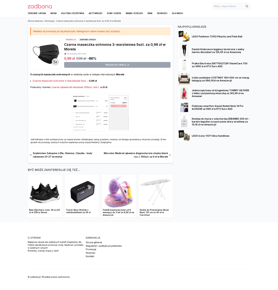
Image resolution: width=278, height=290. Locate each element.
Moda (54, 13)
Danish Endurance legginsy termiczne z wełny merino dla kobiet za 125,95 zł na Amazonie (218, 51)
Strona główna (94, 242)
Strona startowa (35, 21)
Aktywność (95, 13)
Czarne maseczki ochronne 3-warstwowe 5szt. (59, 80)
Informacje (49, 21)
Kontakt (90, 256)
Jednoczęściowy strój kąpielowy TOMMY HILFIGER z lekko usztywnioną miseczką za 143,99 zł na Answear (220, 93)
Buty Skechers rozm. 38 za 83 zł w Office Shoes (44, 211)
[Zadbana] (40, 6)
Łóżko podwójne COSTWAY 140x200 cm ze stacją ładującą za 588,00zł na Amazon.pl (220, 79)
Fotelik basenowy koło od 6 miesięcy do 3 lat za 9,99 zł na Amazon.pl (118, 212)
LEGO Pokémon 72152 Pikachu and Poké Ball (217, 36)
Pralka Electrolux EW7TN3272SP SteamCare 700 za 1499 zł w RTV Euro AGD (219, 65)
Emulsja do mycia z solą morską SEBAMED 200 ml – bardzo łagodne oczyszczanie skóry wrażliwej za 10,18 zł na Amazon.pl (220, 121)
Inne (150, 13)
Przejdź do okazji (115, 65)
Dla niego (177, 13)
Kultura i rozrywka (72, 13)
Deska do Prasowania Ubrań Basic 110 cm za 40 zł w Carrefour (154, 212)
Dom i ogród (114, 13)
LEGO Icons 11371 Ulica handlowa (210, 135)
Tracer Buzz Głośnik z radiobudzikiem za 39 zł (78, 211)
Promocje (91, 249)
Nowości (162, 13)
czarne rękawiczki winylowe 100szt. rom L (75, 87)
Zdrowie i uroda (37, 13)
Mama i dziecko (134, 13)
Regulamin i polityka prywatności (104, 245)
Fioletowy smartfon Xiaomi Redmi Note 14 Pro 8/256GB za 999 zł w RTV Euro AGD (217, 107)
